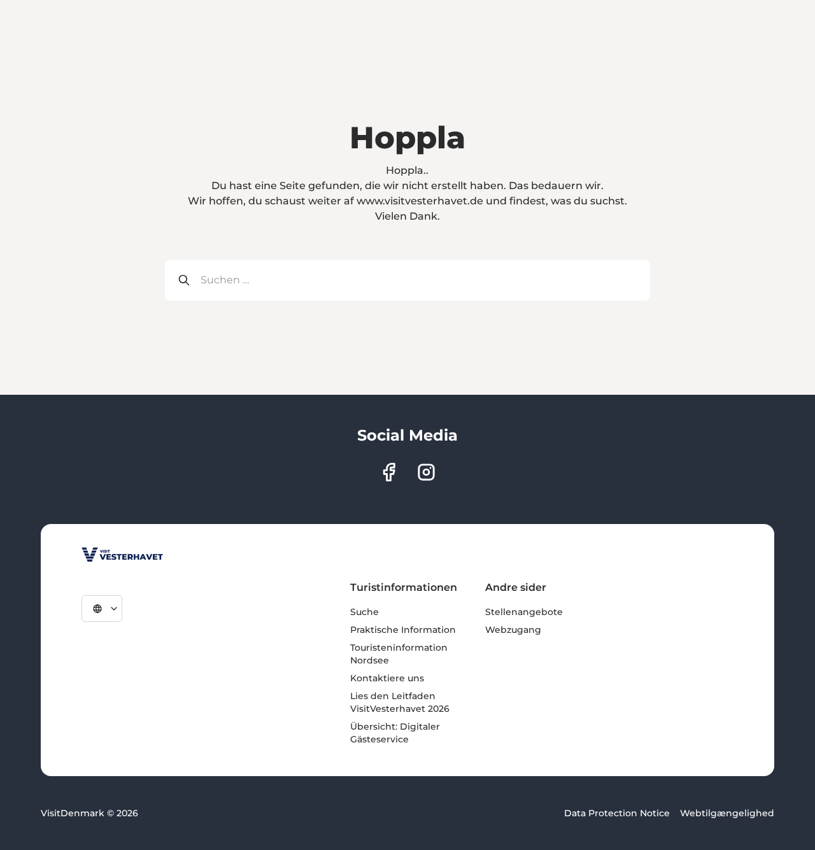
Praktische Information (403, 629)
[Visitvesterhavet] (122, 554)
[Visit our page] (389, 472)
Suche (364, 612)
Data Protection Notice (617, 813)
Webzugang (513, 629)
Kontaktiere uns (387, 678)
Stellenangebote (524, 612)
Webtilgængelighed (727, 813)
